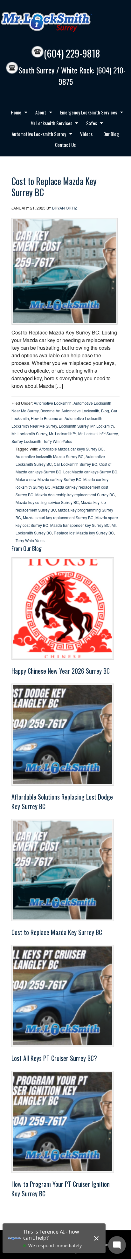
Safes (89, 124)
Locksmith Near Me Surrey (34, 426)
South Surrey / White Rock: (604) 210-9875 (72, 76)
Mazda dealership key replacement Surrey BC (75, 494)
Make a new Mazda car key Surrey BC (48, 479)
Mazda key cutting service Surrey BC (47, 502)
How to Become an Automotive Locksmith (66, 418)
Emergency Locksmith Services (86, 113)
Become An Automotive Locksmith (69, 410)
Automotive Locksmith (53, 403)
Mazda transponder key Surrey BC (80, 525)
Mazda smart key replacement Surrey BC (58, 517)
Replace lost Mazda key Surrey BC (84, 532)
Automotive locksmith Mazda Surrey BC (50, 456)
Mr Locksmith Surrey (60, 22)
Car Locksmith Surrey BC (75, 464)
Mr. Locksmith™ (62, 433)
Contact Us (65, 144)
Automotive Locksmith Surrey (36, 134)
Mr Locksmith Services (49, 124)
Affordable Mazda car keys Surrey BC (71, 448)
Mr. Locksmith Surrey (29, 433)
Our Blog (111, 133)
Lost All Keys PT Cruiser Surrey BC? (54, 1058)
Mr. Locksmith (102, 426)
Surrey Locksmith (26, 441)
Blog (105, 410)
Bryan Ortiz (64, 207)
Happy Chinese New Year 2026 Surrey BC (60, 671)
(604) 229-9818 (72, 53)
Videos (86, 133)
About (38, 113)
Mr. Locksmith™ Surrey (98, 433)
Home (13, 113)
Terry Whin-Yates (57, 441)
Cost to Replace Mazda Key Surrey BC (54, 187)
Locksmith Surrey (73, 426)
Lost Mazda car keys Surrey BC (90, 471)
